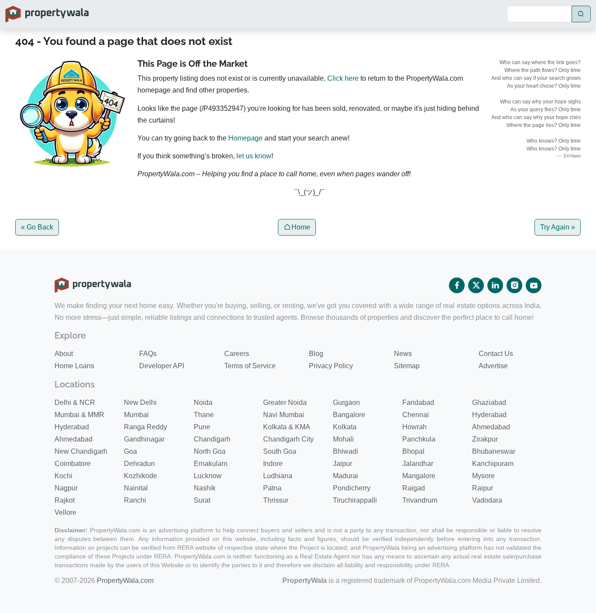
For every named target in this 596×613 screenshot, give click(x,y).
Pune (202, 427)
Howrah (414, 427)
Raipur (482, 488)
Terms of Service (250, 366)
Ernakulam (210, 463)
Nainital (136, 488)
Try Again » (557, 227)
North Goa (210, 451)
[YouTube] (533, 285)
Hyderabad (489, 414)
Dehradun (139, 463)
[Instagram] (514, 285)
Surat (202, 500)
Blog (316, 353)
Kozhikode (140, 475)
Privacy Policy (331, 366)
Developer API (161, 366)
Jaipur (342, 463)
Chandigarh (212, 439)
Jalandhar (417, 463)
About (64, 353)
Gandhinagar (144, 439)
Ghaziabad (489, 402)
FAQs (148, 353)
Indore (273, 463)
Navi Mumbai (283, 414)
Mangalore (418, 475)
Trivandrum (419, 500)
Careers (236, 353)
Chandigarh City (288, 439)
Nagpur (66, 488)
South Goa (279, 451)
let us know (253, 156)
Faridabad (418, 402)
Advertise (493, 366)
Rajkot (65, 500)
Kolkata (344, 427)
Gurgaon (346, 402)
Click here (343, 78)
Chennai (415, 414)
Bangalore (349, 414)
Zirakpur (485, 439)
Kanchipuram (493, 463)
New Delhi (140, 402)
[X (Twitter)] (476, 285)
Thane (204, 414)
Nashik (205, 488)
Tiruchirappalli (355, 500)
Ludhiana (277, 475)
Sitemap (407, 366)
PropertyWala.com (125, 580)
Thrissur (275, 500)
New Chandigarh (81, 451)
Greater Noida (285, 402)
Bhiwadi (345, 451)
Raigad (413, 488)
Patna (272, 488)
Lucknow (208, 475)
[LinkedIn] (495, 285)
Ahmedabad (491, 427)
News (403, 353)
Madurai (345, 475)
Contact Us (496, 353)
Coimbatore (73, 463)
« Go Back (37, 227)
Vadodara (487, 500)
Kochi (63, 475)
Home (300, 227)
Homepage (245, 138)
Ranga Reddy (145, 427)
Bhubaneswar (493, 451)
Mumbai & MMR (79, 414)
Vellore (65, 512)
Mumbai (136, 414)
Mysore (483, 475)
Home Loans (74, 366)
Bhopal (413, 451)
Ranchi (135, 500)
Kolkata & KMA (286, 427)
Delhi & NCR (75, 402)
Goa (130, 451)
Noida (203, 402)
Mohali (343, 439)
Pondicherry (351, 488)
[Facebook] (457, 285)
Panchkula (418, 439)
